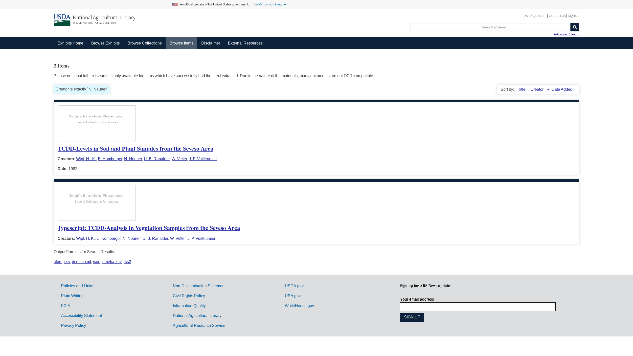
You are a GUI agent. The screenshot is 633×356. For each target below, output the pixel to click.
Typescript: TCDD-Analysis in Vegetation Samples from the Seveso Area (149, 227)
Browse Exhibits (105, 43)
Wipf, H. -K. (86, 159)
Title (522, 89)
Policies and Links (77, 286)
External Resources (245, 43)
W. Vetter (179, 159)
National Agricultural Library (104, 17)
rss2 (127, 262)
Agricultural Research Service (199, 325)
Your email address (417, 299)
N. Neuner (133, 159)
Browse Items (181, 43)
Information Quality (189, 306)
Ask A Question (535, 15)
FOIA (65, 306)
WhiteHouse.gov (299, 306)
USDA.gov (294, 286)
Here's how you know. (268, 4)
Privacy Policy (73, 325)
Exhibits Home (70, 43)
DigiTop (573, 15)
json (96, 262)
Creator (537, 89)
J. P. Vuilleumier (203, 159)
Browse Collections (145, 43)
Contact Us (557, 15)
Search (574, 27)
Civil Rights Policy (189, 296)
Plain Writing (72, 296)
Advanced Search (566, 34)
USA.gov (293, 296)
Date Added (562, 89)
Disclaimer (210, 43)
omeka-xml (112, 262)
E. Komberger (109, 238)
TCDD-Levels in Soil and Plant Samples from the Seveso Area (135, 148)
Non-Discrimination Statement (199, 286)
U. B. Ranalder (157, 159)
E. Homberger (110, 159)
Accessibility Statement (81, 315)
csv (67, 262)
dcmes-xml (81, 262)
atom (58, 262)
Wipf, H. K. (85, 238)
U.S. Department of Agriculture (94, 22)
